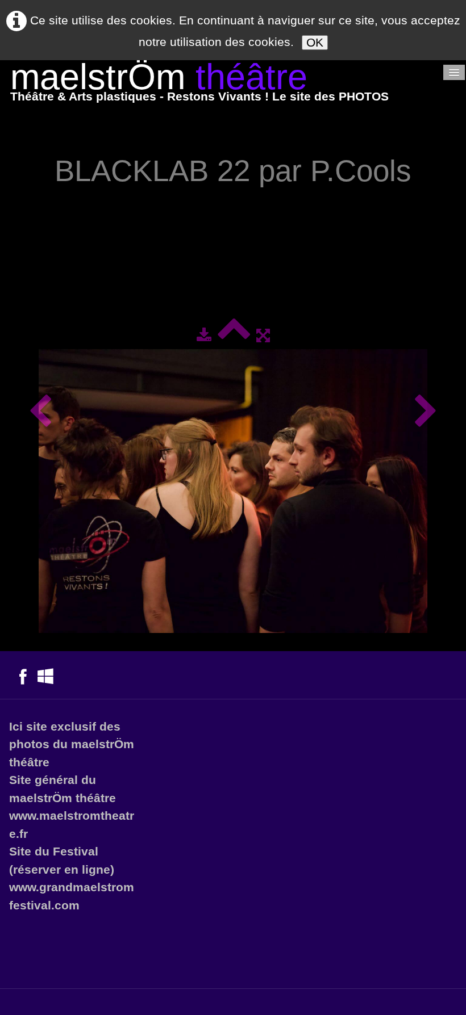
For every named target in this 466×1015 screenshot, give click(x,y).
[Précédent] (40, 412)
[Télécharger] (204, 335)
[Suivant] (426, 412)
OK (314, 42)
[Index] (234, 335)
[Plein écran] (263, 335)
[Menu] (454, 72)
